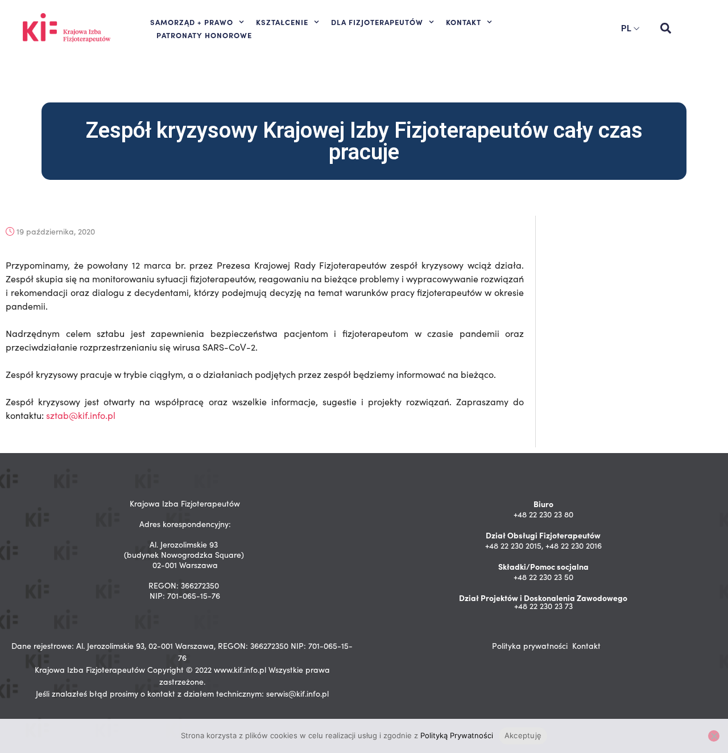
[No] (713, 736)
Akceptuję (522, 735)
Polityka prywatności (530, 645)
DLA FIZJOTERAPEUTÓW (377, 22)
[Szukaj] (665, 28)
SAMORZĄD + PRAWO (191, 22)
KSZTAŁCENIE (282, 22)
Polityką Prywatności (456, 735)
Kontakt (586, 645)
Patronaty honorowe (204, 35)
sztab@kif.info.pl (80, 415)
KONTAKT (463, 22)
